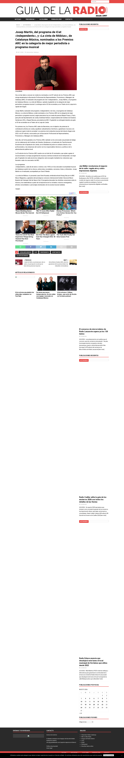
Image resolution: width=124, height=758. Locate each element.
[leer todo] (82, 186)
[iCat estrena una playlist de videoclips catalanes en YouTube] (25, 283)
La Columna (43, 19)
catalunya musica (25, 252)
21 (98, 704)
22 (102, 704)
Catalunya (36, 52)
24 (81, 707)
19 (89, 704)
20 (94, 704)
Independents (44, 252)
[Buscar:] (100, 1)
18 (85, 704)
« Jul (80, 713)
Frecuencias (30, 19)
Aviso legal (49, 748)
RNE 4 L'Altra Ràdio (86, 736)
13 (94, 701)
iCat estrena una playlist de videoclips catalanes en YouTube (24, 294)
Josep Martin (56, 252)
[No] (122, 755)
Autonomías (30, 52)
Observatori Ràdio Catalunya (88, 735)
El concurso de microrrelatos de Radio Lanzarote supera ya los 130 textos (93, 331)
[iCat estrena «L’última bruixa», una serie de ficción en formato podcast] (67, 283)
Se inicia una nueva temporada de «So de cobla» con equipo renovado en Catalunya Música (46, 295)
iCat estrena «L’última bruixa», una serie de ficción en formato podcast (66, 294)
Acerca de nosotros (51, 735)
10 (81, 701)
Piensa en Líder (56, 19)
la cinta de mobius (22, 255)
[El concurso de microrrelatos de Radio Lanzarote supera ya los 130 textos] (94, 259)
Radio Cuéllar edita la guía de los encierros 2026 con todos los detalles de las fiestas (92, 499)
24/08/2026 (84, 173)
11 (85, 701)
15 (102, 701)
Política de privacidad (52, 746)
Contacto (68, 19)
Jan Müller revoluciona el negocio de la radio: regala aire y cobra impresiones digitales (93, 168)
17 (81, 704)
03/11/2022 (21, 52)
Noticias (18, 19)
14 (98, 701)
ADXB (82, 742)
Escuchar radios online (87, 746)
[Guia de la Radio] (62, 16)
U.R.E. (82, 740)
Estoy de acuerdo (108, 755)
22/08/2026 (84, 668)
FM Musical (84, 744)
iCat (35, 252)
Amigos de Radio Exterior (88, 738)
